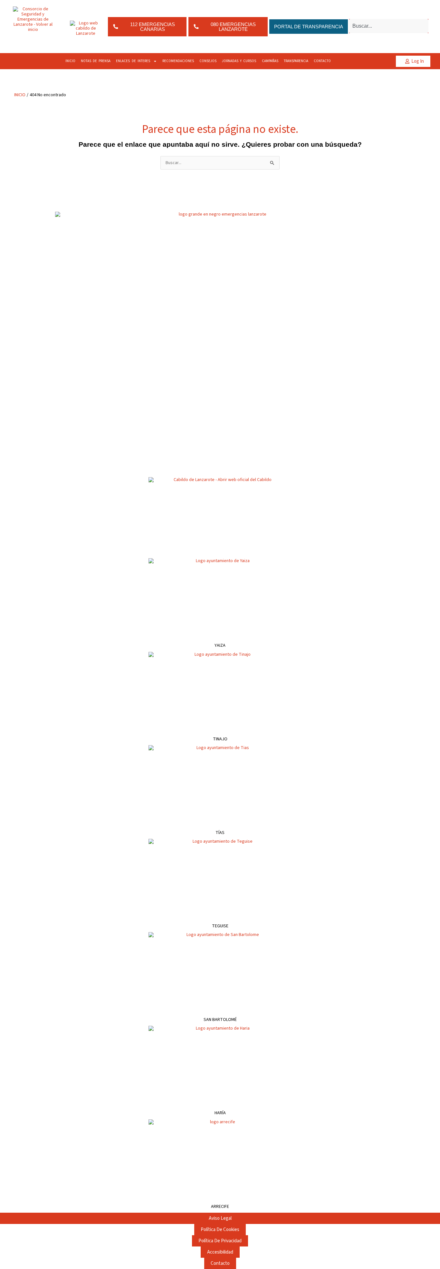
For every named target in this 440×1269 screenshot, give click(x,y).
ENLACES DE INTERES (133, 61)
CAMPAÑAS (270, 61)
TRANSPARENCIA (296, 61)
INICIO (70, 61)
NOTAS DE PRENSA (96, 61)
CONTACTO (322, 61)
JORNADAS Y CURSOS (239, 61)
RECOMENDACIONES (178, 61)
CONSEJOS (207, 61)
